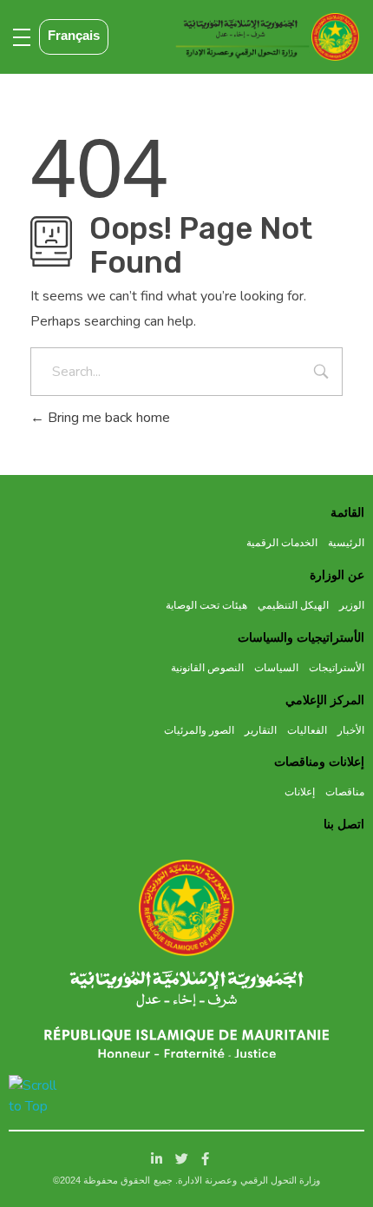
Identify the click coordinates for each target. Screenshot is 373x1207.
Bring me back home (107, 417)
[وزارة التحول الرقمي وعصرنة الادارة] (187, 908)
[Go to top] (33, 1096)
